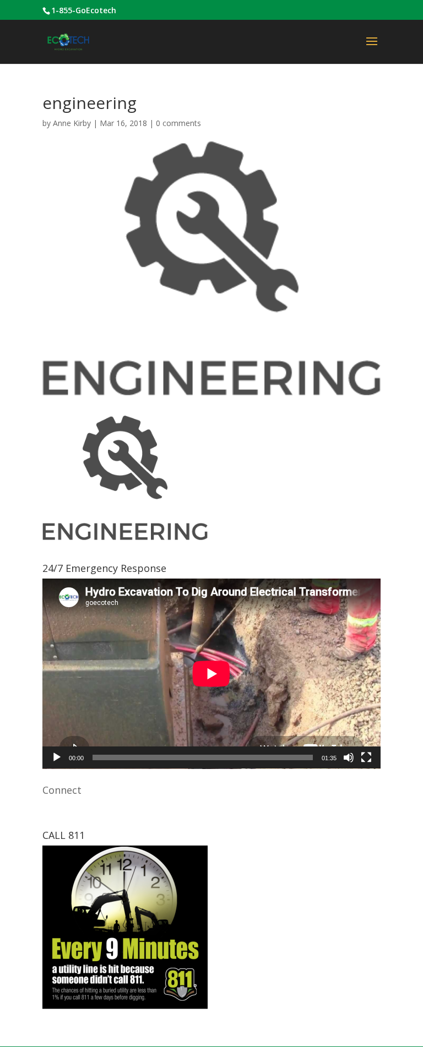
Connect (62, 790)
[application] (211, 674)
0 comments (178, 123)
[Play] (56, 757)
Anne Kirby (72, 123)
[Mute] (348, 757)
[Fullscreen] (366, 757)
